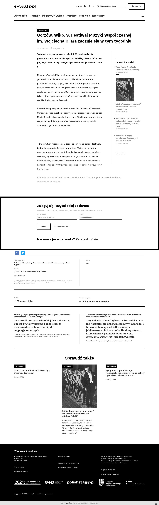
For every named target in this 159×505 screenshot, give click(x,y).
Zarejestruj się (87, 239)
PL (90, 6)
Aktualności (20, 15)
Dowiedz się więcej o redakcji (68, 467)
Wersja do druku (58, 49)
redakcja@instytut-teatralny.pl (68, 463)
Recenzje (35, 15)
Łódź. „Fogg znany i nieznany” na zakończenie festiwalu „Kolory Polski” (128, 106)
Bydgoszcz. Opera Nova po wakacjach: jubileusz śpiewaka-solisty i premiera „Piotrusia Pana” (128, 122)
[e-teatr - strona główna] (25, 7)
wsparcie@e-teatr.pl (108, 470)
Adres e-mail (41, 214)
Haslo (81, 214)
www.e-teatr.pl (19, 467)
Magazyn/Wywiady (53, 15)
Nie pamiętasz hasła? (62, 226)
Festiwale (84, 15)
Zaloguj (44, 226)
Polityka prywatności (45, 494)
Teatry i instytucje (85, 298)
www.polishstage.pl (21, 471)
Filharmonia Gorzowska (95, 301)
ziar (87, 263)
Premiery (71, 15)
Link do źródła (19, 276)
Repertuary (98, 15)
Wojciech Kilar (25, 301)
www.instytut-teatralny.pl (110, 474)
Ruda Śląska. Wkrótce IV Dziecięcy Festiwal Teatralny (127, 68)
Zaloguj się (136, 6)
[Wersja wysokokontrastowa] (84, 6)
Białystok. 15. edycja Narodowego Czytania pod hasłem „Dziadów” (127, 138)
